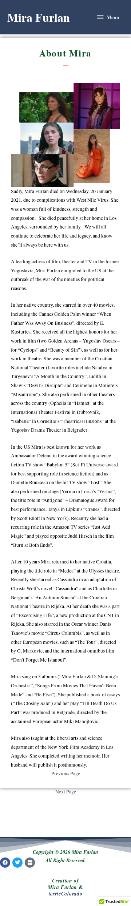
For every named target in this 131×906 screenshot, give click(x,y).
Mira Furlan (38, 17)
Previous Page (65, 773)
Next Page (65, 791)
